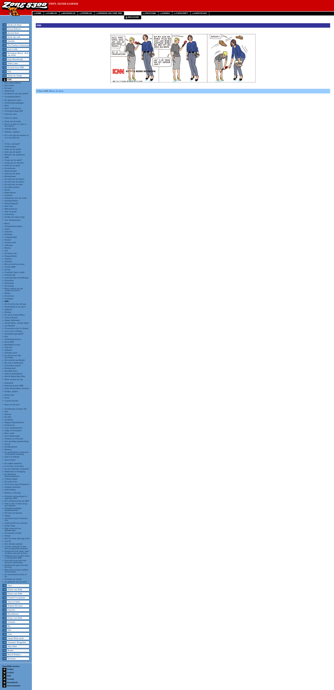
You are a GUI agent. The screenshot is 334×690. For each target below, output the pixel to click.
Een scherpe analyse (14, 544)
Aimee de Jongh (15, 76)
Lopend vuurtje (11, 401)
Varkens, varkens (12, 132)
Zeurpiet (8, 261)
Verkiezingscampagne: (14, 103)
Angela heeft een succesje (16, 523)
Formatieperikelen (12, 97)
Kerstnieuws (10, 168)
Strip (7, 106)
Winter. (8, 293)
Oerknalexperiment (13, 339)
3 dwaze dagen (11, 479)
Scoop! (8, 240)
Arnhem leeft (10, 243)
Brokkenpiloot (11, 447)
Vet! (6, 251)
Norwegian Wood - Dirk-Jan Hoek (18, 54)
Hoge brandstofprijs (13, 374)
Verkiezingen (10, 147)
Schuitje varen (11, 353)
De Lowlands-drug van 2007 (17, 501)
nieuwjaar (9, 299)
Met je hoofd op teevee (15, 264)
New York (9, 206)
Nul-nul (8, 414)
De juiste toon (11, 482)
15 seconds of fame (13, 533)
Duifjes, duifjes (11, 391)
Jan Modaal (10, 326)
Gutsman (11, 622)
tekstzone (150, 13)
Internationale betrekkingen (17, 278)
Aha (6, 412)
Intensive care (11, 114)
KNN (10, 80)
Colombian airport (13, 366)
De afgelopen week (13, 100)
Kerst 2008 (9, 342)
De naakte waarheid (13, 463)
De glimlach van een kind (16, 582)
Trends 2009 (10, 267)
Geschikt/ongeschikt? (14, 334)
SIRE (7, 157)
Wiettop (8, 312)
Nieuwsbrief (12, 682)
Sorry (7, 398)
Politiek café (10, 275)
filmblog (52, 13)
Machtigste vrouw (12, 345)
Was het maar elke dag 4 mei (17, 539)
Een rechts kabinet (13, 83)
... (5, 141)
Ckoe (10, 586)
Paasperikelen (11, 256)
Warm (7, 224)
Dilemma (8, 234)
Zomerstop (9, 214)
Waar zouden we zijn (14, 379)
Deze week (9, 85)
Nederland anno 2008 (14, 386)
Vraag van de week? (13, 160)
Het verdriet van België (15, 360)
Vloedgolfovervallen (13, 226)
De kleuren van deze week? (16, 94)
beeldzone (133, 17)
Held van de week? (13, 149)
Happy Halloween (12, 320)
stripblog (86, 13)
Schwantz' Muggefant (17, 642)
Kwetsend (9, 383)
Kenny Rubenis (14, 29)
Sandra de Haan (14, 25)
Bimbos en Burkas (13, 493)
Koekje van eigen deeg (15, 217)
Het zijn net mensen (13, 513)
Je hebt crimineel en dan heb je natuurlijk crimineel (16, 548)
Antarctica (9, 280)
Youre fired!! (10, 460)
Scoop (7, 444)
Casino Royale (11, 318)
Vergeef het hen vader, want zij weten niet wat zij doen (17, 552)
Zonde (7, 270)
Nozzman (12, 659)
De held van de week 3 (14, 179)
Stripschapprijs (11, 203)
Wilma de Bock (56, 91)
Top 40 (7, 541)
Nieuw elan (9, 395)
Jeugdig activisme (12, 487)
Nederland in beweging (15, 472)
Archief (10, 673)
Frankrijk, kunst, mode (15, 272)
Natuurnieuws (11, 171)
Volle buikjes (10, 490)
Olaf (9, 630)
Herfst (7, 190)
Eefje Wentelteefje (15, 59)
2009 (7, 301)
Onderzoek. (10, 91)
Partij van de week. (13, 121)
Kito (9, 72)
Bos (6, 337)
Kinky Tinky (10, 526)
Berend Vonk (13, 33)
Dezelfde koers (11, 371)
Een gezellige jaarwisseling (17, 441)
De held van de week (14, 185)
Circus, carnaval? (12, 144)
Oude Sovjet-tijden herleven (17, 388)
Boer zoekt (9, 433)
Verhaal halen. (11, 129)
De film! (8, 417)
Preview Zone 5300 (16, 67)
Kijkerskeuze (10, 193)
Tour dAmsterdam (12, 220)
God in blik (12, 49)
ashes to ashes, (11, 118)
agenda (166, 13)
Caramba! (9, 420)
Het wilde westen (12, 187)
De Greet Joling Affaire (15, 315)
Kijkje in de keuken (13, 431)
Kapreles (11, 610)
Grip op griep (11, 212)
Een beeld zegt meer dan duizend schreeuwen (15, 561)
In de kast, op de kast (14, 466)
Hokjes (8, 536)
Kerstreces (9, 296)
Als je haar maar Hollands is (17, 484)
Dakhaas (8, 309)
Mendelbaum (13, 614)
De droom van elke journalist (13, 356)
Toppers (8, 259)
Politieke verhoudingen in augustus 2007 (16, 497)
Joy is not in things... (14, 331)
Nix (9, 626)
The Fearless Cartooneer (18, 45)
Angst (7, 229)
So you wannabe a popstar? (17, 469)
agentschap (200, 13)
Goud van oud (14, 37)
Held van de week (12, 166)
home (38, 13)
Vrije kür (8, 347)
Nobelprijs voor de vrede (16, 198)
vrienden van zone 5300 (110, 13)
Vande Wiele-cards (16, 638)
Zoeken (10, 669)
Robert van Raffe (15, 590)
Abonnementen (13, 686)
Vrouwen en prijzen (13, 579)
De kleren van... (11, 253)
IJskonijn (9, 245)
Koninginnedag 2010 (14, 111)
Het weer (8, 88)
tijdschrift (182, 13)
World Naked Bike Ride (15, 376)
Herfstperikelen (11, 201)
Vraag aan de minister (14, 163)
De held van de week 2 (14, 182)
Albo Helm (12, 646)
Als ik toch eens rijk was (15, 304)
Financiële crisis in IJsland (16, 328)
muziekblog (69, 13)
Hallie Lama (13, 63)
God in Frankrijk (12, 457)
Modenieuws (10, 176)
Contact (10, 679)
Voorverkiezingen (12, 436)
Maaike (11, 651)
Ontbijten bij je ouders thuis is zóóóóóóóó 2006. (17, 557)
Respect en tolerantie (14, 439)
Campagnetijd (11, 237)
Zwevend (8, 232)
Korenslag (9, 286)
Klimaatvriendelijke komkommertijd (13, 509)
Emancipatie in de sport (15, 307)
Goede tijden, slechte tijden (17, 323)
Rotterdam (9, 283)
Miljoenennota (11, 209)
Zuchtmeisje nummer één (16, 409)
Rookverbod (10, 368)
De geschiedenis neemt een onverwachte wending (17, 453)
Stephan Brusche (15, 606)
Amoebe (11, 41)
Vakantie (8, 350)
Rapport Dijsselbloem (14, 422)
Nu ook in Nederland (14, 363)
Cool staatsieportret (13, 428)
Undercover (10, 425)
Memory (8, 450)
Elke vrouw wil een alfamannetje (13, 529)
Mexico (8, 248)
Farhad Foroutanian (16, 598)
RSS (9, 676)
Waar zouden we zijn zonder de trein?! (14, 290)
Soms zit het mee (12, 405)
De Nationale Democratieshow (12, 475)
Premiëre (8, 195)
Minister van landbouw (15, 155)
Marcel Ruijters (14, 655)
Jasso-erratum (14, 602)
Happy (7, 516)
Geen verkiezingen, (13, 108)
